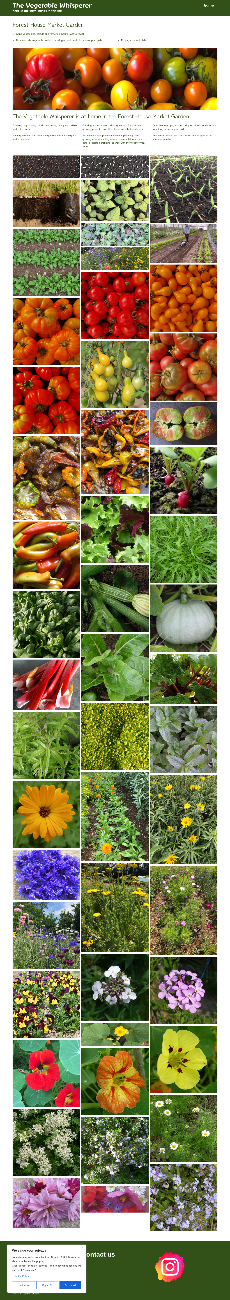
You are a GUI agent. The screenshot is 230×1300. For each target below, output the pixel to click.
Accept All (70, 1285)
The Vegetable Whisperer (52, 5)
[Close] (82, 1247)
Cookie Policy (21, 1276)
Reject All (47, 1285)
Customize (24, 1285)
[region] (46, 1269)
